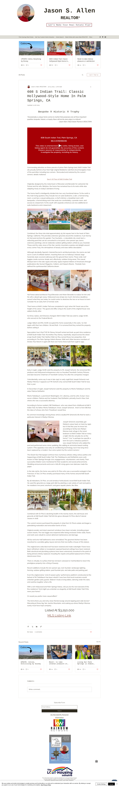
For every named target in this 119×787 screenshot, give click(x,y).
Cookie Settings (101, 784)
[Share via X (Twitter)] (32, 626)
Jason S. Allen (69, 10)
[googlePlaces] (103, 37)
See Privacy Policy (46, 785)
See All (98, 641)
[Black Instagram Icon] (105, 37)
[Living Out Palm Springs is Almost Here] (87, 652)
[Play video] (59, 146)
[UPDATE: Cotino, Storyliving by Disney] (31, 652)
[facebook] (100, 37)
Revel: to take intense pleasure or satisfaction (58, 663)
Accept (111, 784)
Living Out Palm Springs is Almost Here (85, 663)
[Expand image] (37, 219)
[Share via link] (41, 626)
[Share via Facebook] (28, 626)
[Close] (117, 784)
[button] (82, 74)
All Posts (22, 75)
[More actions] (91, 87)
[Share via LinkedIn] (36, 626)
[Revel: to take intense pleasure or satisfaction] (59, 652)
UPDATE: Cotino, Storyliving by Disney (31, 663)
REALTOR (69, 18)
